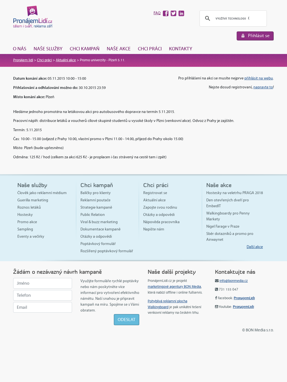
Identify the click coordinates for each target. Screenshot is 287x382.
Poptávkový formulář (98, 243)
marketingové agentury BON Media (174, 286)
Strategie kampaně (96, 207)
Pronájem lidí (23, 60)
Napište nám (153, 229)
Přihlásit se (259, 36)
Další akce (255, 246)
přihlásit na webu (258, 78)
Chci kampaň (84, 49)
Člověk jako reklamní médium (42, 192)
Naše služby (48, 49)
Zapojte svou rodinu (160, 207)
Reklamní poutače (95, 200)
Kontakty (180, 49)
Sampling (25, 229)
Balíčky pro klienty (95, 192)
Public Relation (92, 214)
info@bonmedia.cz (233, 281)
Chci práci (150, 49)
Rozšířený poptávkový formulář (106, 251)
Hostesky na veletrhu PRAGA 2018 (234, 192)
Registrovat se (155, 192)
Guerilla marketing (32, 200)
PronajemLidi (244, 298)
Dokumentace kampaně (100, 229)
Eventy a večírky (30, 236)
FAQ (157, 13)
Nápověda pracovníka (161, 222)
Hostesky (25, 214)
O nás (19, 49)
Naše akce (119, 49)
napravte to (263, 87)
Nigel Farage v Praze (222, 226)
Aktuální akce (66, 60)
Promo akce (27, 222)
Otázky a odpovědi (96, 236)
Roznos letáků (29, 207)
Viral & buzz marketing (99, 222)
